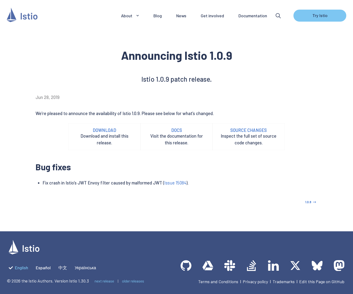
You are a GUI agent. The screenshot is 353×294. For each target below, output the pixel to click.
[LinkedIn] (273, 265)
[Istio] (22, 16)
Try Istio (320, 15)
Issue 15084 (175, 182)
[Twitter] (295, 265)
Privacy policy (255, 281)
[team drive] (208, 265)
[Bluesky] (317, 265)
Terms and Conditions (218, 281)
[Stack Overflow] (251, 265)
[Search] (278, 15)
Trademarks (284, 281)
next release (104, 281)
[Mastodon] (339, 265)
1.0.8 (308, 202)
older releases (133, 281)
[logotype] (24, 252)
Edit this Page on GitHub (321, 281)
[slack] (229, 265)
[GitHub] (186, 265)
